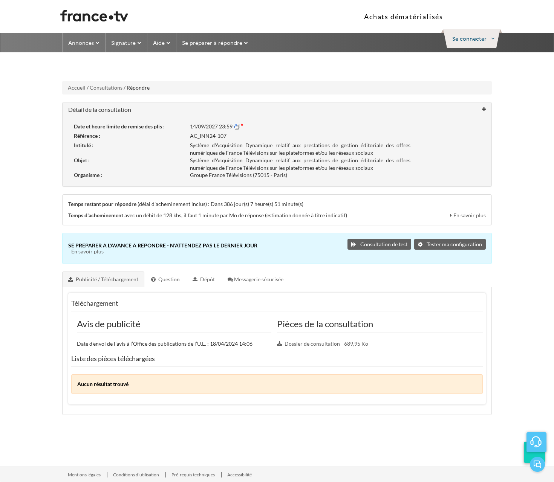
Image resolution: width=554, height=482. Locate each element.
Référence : (87, 136)
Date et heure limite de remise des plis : (119, 126)
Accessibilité (239, 474)
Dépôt (207, 279)
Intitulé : (83, 145)
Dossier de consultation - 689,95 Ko (326, 343)
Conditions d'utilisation (136, 474)
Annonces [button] (81, 42)
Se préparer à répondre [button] (212, 42)
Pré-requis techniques (193, 474)
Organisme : (88, 175)
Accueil (77, 87)
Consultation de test (383, 244)
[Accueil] (94, 16)
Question (168, 279)
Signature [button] (123, 42)
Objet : (82, 160)
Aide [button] (159, 42)
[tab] (103, 279)
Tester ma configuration (453, 244)
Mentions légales (84, 474)
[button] (471, 38)
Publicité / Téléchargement (106, 279)
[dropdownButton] (534, 452)
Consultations (106, 87)
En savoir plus (469, 215)
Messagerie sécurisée (258, 279)
